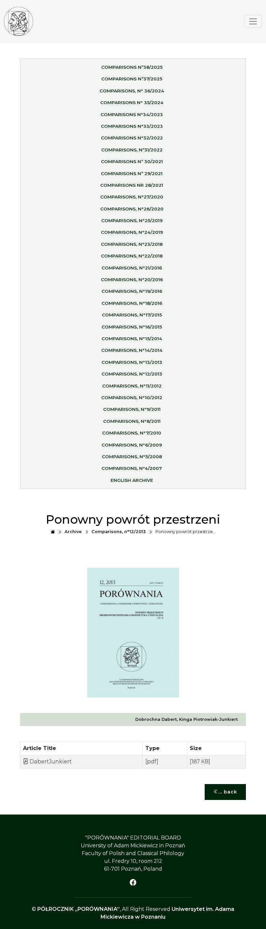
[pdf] (151, 761)
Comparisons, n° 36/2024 (132, 90)
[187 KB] (200, 761)
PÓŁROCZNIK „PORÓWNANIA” (78, 909)
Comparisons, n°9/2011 (132, 409)
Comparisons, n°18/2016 (132, 303)
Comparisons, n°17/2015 (132, 314)
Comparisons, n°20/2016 (132, 279)
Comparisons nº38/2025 (132, 67)
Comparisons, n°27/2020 (131, 196)
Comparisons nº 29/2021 (132, 173)
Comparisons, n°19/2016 (132, 291)
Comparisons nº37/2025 (131, 78)
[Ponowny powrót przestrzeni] (18, 21)
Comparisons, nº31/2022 (132, 149)
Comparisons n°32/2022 (132, 137)
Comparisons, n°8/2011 (132, 421)
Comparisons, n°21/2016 (132, 267)
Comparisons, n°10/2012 (131, 397)
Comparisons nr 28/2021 (131, 185)
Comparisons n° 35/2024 (131, 102)
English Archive (132, 480)
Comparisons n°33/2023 (132, 126)
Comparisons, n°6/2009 (132, 444)
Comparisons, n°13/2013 (132, 362)
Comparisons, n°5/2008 (132, 456)
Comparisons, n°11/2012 (132, 385)
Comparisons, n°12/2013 (132, 373)
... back (227, 792)
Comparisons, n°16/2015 (132, 326)
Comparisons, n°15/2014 (132, 338)
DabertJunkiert (50, 761)
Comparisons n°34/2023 (132, 114)
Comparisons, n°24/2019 (132, 232)
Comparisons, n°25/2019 (132, 220)
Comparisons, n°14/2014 (132, 350)
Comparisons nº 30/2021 (132, 161)
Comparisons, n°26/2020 (131, 208)
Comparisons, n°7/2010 (131, 432)
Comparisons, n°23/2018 (132, 244)
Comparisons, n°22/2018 (132, 255)
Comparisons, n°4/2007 (132, 468)
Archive (73, 531)
